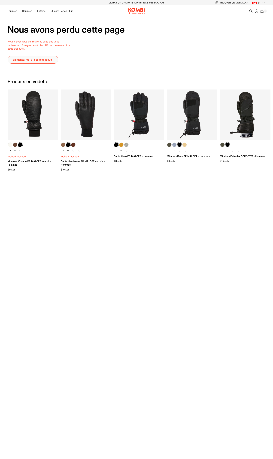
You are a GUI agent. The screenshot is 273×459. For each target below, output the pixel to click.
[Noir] (20, 145)
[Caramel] (63, 145)
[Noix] (73, 145)
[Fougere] (126, 145)
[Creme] (10, 145)
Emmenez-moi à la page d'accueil (33, 59)
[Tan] (121, 145)
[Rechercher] (250, 11)
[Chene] (15, 145)
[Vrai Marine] (174, 145)
